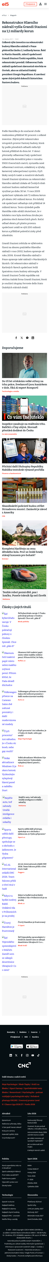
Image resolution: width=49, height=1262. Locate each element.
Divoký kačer (7, 1185)
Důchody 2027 (33, 1212)
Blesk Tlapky (24, 1084)
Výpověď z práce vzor (10, 1182)
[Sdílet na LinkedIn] (33, 338)
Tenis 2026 (31, 1176)
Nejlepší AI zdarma (9, 1209)
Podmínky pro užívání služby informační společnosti (23, 1244)
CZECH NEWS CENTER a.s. (33, 1230)
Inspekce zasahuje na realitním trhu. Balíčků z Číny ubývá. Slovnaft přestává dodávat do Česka (24, 427)
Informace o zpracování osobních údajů (20, 1247)
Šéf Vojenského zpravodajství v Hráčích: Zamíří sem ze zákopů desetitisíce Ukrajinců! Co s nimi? (31, 939)
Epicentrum (6, 1120)
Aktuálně (6, 1113)
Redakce (23, 1032)
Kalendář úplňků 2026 (10, 1134)
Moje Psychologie (9, 1084)
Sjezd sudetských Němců (11, 1171)
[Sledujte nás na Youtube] (33, 1055)
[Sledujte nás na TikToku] (38, 1055)
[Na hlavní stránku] (5, 4)
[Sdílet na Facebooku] (16, 338)
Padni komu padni (9, 1178)
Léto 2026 (32, 1113)
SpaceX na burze (8, 1201)
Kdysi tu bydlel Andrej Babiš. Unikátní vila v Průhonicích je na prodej (32, 897)
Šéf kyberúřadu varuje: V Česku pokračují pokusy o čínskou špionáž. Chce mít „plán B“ (31, 615)
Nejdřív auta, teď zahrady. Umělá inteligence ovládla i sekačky (30, 799)
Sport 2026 (32, 1159)
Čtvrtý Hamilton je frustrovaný (31, 922)
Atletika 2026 (32, 1183)
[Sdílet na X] (22, 338)
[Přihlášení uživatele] (40, 4)
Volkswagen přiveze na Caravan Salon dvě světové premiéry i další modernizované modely (32, 694)
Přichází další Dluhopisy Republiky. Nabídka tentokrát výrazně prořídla (23, 468)
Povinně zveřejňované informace (30, 1256)
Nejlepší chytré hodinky (11, 1212)
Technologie (7, 1195)
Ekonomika (33, 1195)
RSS (26, 1037)
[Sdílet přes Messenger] (27, 338)
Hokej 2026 (32, 1172)
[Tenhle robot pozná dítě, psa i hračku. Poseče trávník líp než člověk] (24, 577)
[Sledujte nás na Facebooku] (22, 1055)
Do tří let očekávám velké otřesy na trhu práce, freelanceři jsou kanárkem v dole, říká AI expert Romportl (24, 384)
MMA (30, 1165)
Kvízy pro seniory (8, 1131)
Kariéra (35, 1037)
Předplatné (15, 1037)
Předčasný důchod (34, 1201)
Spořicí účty (32, 1205)
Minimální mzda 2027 (35, 1216)
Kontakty (11, 1032)
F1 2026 (30, 1179)
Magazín (13, 15)
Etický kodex (11, 1256)
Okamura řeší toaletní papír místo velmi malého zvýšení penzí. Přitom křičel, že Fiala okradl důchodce (30, 655)
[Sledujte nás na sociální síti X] (16, 1055)
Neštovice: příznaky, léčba (11, 1124)
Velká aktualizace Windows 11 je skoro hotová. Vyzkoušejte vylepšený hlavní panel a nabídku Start (32, 760)
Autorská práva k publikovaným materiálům (23, 1241)
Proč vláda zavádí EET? (10, 1175)
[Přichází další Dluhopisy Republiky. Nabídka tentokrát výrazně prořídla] (24, 450)
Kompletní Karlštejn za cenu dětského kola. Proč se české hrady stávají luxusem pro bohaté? (22, 552)
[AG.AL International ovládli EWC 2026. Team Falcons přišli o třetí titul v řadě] (9, 877)
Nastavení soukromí (15, 1250)
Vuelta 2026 (30, 1104)
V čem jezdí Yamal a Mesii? (11, 1127)
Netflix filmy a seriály (10, 1219)
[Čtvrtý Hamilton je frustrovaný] (9, 927)
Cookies (39, 1247)
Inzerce (34, 1032)
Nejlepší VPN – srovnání (11, 1216)
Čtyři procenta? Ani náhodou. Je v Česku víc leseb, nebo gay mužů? (32, 733)
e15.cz (4, 15)
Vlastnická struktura (32, 1250)
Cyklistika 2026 (33, 1186)
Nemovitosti (15, 1092)
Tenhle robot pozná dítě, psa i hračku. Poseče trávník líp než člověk (24, 594)
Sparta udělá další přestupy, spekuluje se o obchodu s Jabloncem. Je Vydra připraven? (32, 831)
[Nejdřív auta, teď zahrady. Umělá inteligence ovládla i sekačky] (10, 810)
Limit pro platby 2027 (35, 1209)
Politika (5, 1159)
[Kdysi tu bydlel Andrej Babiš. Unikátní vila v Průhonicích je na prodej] (9, 906)
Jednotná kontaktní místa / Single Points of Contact (24, 1253)
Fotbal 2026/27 (33, 1169)
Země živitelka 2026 (35, 1219)
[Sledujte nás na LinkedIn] (11, 1055)
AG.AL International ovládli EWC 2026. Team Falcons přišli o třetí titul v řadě (32, 866)
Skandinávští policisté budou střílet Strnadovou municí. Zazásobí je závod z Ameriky (24, 509)
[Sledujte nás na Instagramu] (27, 1055)
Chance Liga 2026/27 (14, 1104)
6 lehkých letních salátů (36, 1150)
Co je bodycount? (8, 1138)
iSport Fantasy (16, 1088)
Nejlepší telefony (8, 1205)
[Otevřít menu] (45, 4)
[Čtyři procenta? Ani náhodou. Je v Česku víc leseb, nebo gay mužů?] (9, 741)
